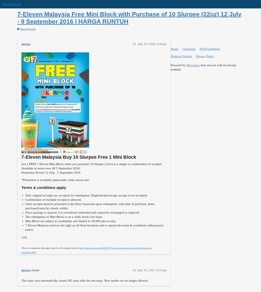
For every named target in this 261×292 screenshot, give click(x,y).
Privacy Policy (205, 56)
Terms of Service (181, 56)
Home (174, 49)
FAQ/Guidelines (210, 49)
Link (24, 237)
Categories (189, 49)
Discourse (193, 65)
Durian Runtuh (11, 4)
